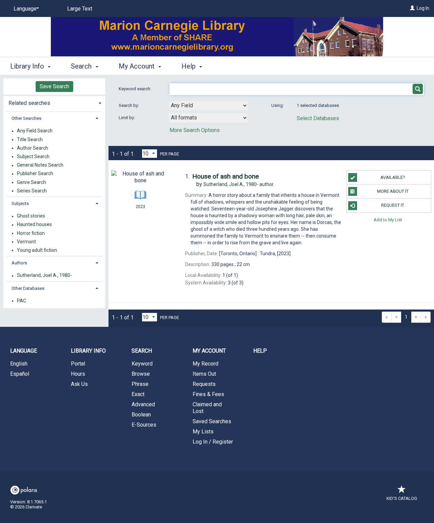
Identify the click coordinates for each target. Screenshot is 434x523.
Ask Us (79, 384)
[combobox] (209, 105)
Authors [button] (19, 262)
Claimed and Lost (207, 407)
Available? (392, 177)
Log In (423, 8)
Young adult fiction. (37, 250)
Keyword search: (135, 88)
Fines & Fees (208, 394)
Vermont (26, 241)
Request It (392, 205)
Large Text (79, 8)
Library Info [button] (28, 66)
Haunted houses (34, 224)
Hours (78, 374)
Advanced (143, 404)
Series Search (32, 190)
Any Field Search (35, 131)
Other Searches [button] (26, 118)
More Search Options (195, 130)
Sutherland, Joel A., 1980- (44, 275)
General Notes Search (40, 165)
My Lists (203, 431)
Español (19, 374)
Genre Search (31, 182)
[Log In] (412, 8)
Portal (78, 363)
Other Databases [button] (28, 288)
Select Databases (318, 118)
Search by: (129, 105)
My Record (205, 363)
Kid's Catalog (402, 498)
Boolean (141, 414)
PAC (21, 300)
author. (238, 184)
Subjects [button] (20, 203)
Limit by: (127, 117)
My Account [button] (137, 66)
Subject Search (33, 156)
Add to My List (388, 219)
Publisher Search (35, 173)
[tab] (54, 102)
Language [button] (23, 351)
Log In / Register (213, 441)
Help (260, 351)
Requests (204, 384)
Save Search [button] (54, 86)
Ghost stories (31, 216)
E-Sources (144, 425)
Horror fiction (31, 233)
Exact (138, 394)
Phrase (140, 384)
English (18, 363)
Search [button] (82, 66)
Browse (141, 374)
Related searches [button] (29, 103)
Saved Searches (212, 421)
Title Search (30, 139)
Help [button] (189, 66)
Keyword (142, 363)
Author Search (32, 148)
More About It (393, 191)
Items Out (204, 374)
